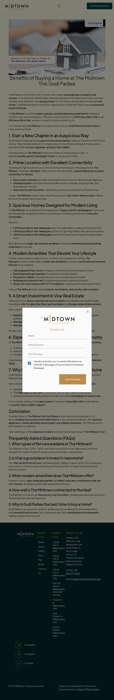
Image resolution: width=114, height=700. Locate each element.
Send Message (72, 379)
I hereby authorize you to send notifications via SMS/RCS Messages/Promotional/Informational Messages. (58, 364)
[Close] (87, 311)
